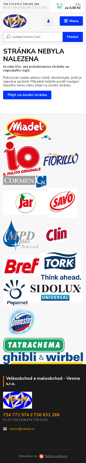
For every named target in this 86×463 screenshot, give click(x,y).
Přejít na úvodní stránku (27, 95)
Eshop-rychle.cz (56, 456)
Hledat (72, 37)
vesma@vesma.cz (22, 429)
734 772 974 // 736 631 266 (21, 4)
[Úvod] (19, 21)
